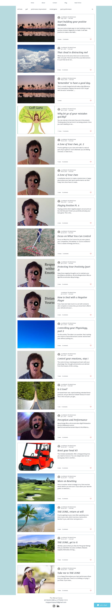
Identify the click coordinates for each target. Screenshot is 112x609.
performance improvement (38, 9)
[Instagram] (54, 606)
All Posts (19, 9)
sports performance (65, 9)
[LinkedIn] (58, 606)
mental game (53, 9)
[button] (92, 9)
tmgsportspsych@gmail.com (56, 602)
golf (27, 9)
